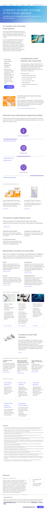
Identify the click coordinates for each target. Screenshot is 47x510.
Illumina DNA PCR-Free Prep (9, 140)
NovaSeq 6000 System (8, 158)
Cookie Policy (34, 502)
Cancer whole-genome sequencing (8, 405)
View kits (20, 352)
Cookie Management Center (9, 502)
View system (27, 208)
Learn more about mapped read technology (26, 108)
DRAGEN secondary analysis (9, 177)
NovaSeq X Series (7, 160)
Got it (40, 507)
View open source (6, 271)
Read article (35, 325)
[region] (23, 502)
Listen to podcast (8, 325)
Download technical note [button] (9, 87)
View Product (6, 208)
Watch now (6, 226)
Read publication (6, 372)
